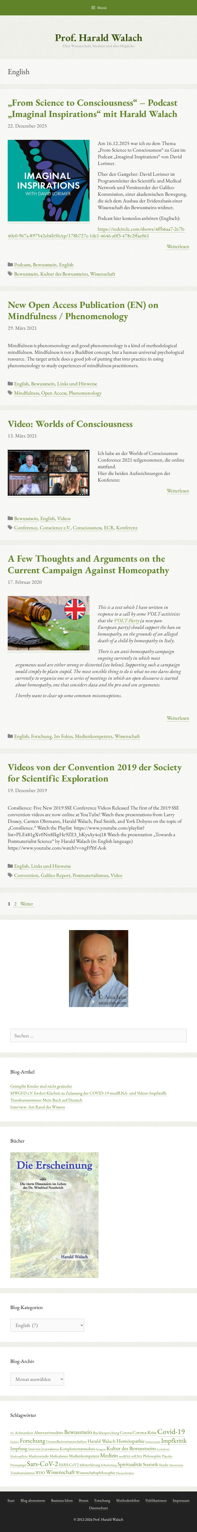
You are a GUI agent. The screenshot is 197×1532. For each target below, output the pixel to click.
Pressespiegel (18, 1465)
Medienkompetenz (93, 736)
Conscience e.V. (55, 527)
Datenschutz (98, 1507)
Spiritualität (129, 1464)
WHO (40, 1472)
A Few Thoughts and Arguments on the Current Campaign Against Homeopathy (88, 564)
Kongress (101, 1449)
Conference (25, 527)
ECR (109, 527)
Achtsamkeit (24, 1432)
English (66, 264)
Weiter (26, 903)
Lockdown (163, 1449)
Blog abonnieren (33, 1500)
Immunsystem (152, 1441)
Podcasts (22, 264)
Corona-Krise (144, 1432)
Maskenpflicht (19, 1456)
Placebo (167, 1456)
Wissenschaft (102, 273)
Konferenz (126, 527)
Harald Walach (101, 1441)
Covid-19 (171, 1431)
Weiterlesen (178, 246)
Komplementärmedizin (77, 1448)
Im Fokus (63, 736)
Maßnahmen (59, 1455)
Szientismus (176, 1465)
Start (11, 1500)
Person (83, 1500)
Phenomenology (85, 392)
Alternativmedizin (48, 1432)
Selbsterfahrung (90, 1464)
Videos (64, 518)
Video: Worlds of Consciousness (70, 423)
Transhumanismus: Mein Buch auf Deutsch (46, 1100)
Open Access (53, 392)
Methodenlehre (128, 1500)
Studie (164, 1464)
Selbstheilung (109, 1465)
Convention (26, 875)
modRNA (125, 1456)
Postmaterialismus (90, 875)
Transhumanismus (22, 1472)
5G (12, 1433)
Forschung (41, 736)
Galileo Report (55, 875)
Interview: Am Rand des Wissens (37, 1107)
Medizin (109, 1455)
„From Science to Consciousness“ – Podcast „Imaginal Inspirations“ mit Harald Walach (93, 108)
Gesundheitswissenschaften (66, 1441)
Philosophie (152, 1456)
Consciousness (87, 527)
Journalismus (50, 1449)
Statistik (150, 1464)
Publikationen (156, 1500)
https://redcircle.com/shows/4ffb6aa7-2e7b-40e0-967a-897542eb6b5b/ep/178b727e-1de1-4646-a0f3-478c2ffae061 (96, 232)
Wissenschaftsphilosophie (95, 1472)
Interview (34, 1449)
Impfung (18, 1448)
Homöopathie (130, 1441)
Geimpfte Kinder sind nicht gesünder (41, 1086)
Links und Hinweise (77, 383)
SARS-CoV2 (69, 1464)
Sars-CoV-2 (42, 1463)
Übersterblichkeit (125, 1473)
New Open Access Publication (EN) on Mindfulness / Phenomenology (83, 310)
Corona (126, 1432)
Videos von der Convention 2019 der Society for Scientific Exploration (95, 772)
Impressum (181, 1500)
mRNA (136, 1456)
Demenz (14, 1441)
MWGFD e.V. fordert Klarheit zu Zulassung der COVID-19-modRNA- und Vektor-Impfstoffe (88, 1093)
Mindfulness (26, 392)
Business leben (62, 1500)
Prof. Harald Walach (98, 37)
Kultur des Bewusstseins (64, 273)
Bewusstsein (45, 264)
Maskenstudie (38, 1455)
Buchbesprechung (106, 1432)
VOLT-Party (126, 620)
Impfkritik (174, 1440)
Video (116, 875)
